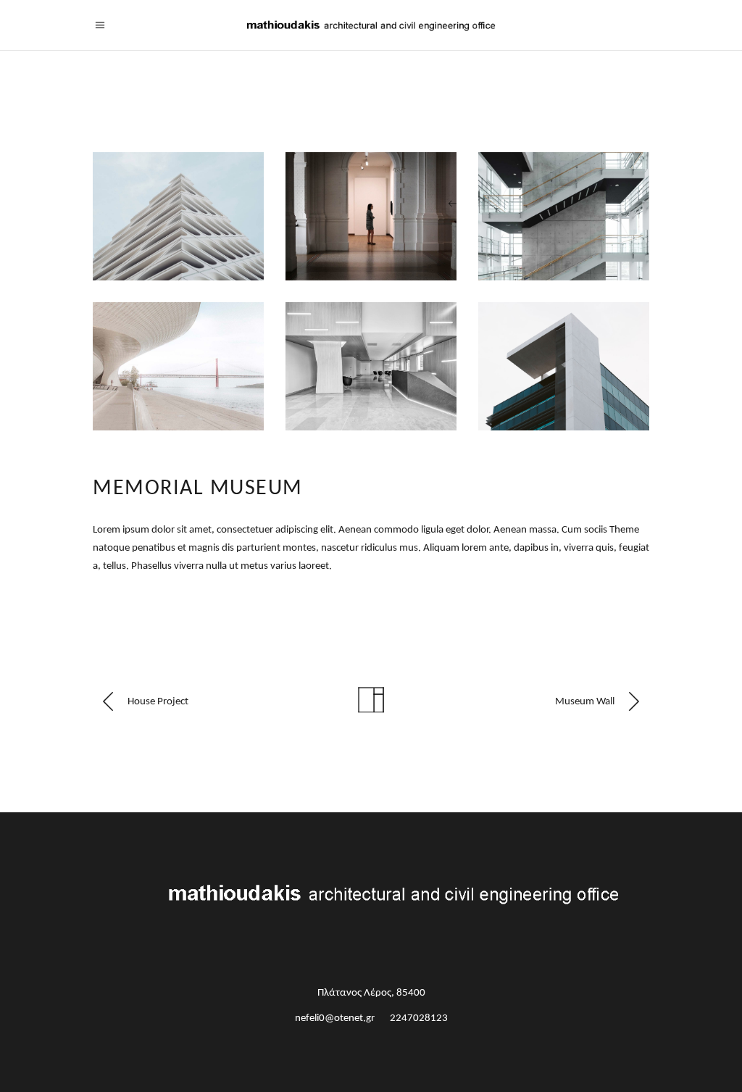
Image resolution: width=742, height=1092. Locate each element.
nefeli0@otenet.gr (335, 1018)
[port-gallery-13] (178, 366)
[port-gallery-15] (563, 366)
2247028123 (419, 1018)
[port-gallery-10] (178, 216)
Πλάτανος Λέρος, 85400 (371, 993)
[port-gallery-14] (371, 366)
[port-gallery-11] (371, 216)
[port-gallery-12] (563, 216)
